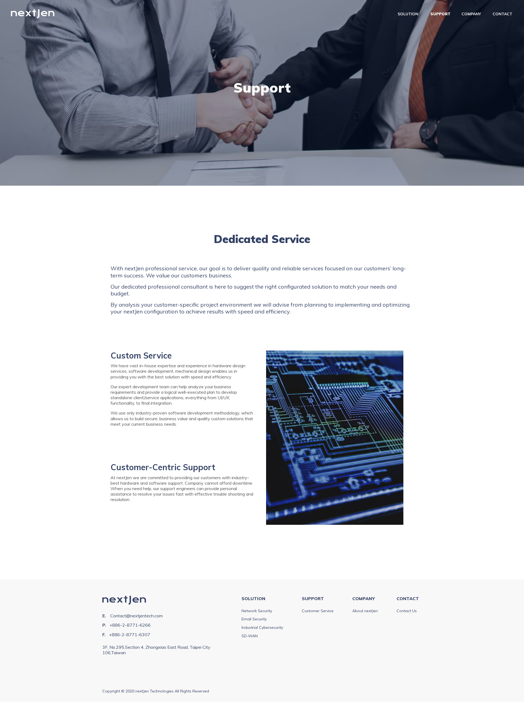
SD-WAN (250, 635)
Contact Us (407, 610)
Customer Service (318, 610)
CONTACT (502, 13)
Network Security (257, 610)
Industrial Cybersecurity (262, 627)
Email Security (254, 619)
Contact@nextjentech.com (136, 615)
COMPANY (471, 13)
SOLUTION (408, 13)
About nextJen (365, 610)
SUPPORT (440, 13)
